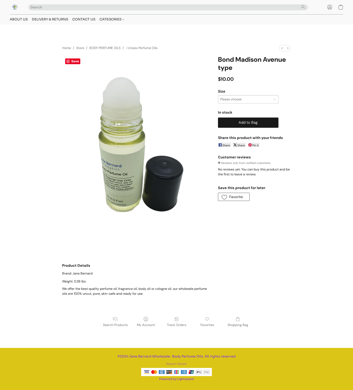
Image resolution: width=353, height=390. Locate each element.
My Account (146, 325)
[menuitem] (282, 48)
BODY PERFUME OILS (105, 48)
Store (80, 48)
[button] (15, 7)
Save (75, 61)
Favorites (207, 325)
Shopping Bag (238, 325)
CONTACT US (83, 19)
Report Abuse (176, 364)
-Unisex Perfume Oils (142, 48)
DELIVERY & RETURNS (50, 19)
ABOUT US (19, 19)
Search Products (115, 325)
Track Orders (176, 325)
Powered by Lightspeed (176, 379)
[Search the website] (303, 7)
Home (66, 48)
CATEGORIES (110, 19)
